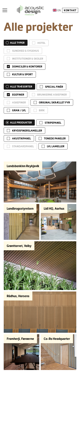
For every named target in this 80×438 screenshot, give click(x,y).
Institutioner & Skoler (27, 58)
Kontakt (70, 10)
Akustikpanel (21, 138)
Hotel (41, 43)
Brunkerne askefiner (52, 94)
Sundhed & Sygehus (25, 50)
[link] (39, 43)
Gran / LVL (19, 110)
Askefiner (19, 102)
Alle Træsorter (21, 86)
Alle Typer (17, 42)
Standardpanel (23, 146)
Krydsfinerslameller (27, 130)
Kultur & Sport (22, 74)
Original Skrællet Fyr (54, 102)
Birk (42, 110)
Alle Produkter (21, 122)
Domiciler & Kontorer (27, 66)
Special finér (54, 86)
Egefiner (18, 94)
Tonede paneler (55, 138)
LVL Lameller (55, 146)
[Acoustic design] (30, 10)
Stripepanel (53, 122)
